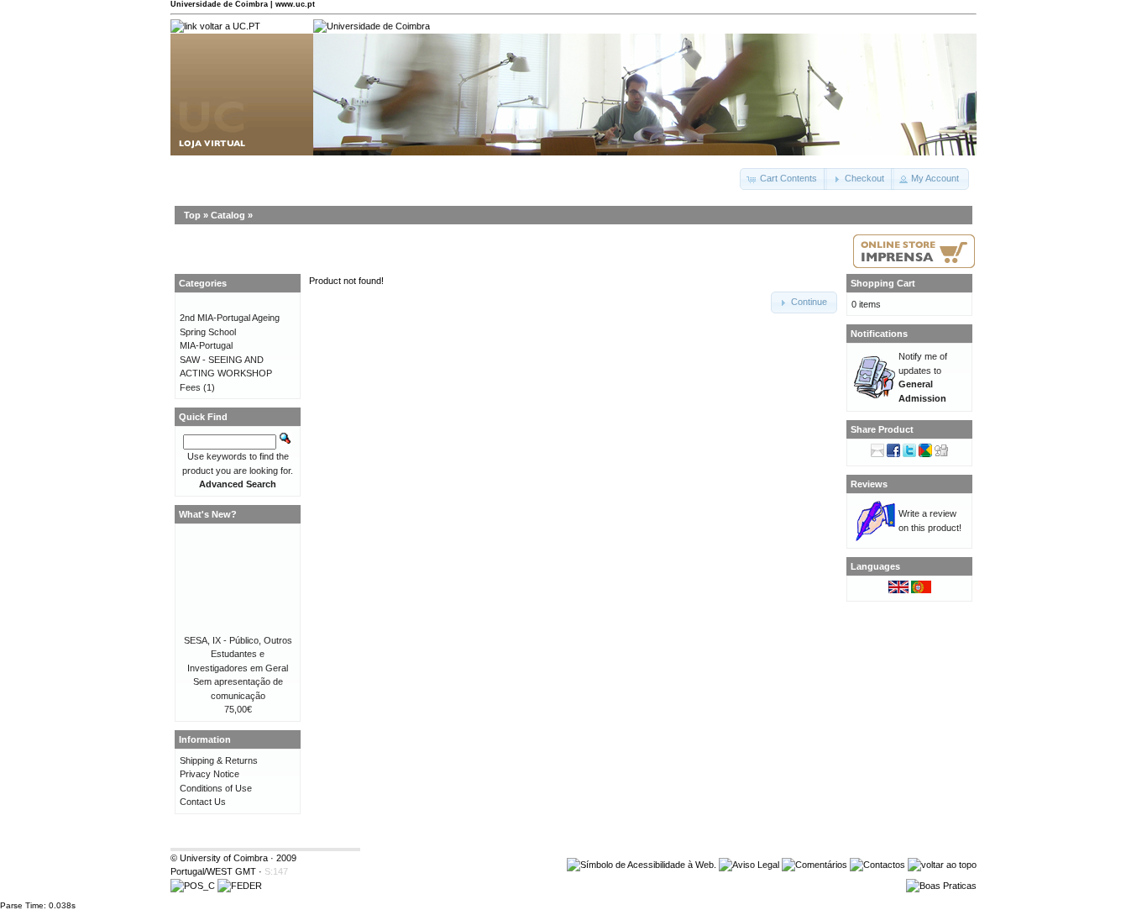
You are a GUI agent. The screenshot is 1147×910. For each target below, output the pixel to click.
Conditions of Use (216, 788)
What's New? (208, 514)
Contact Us (203, 802)
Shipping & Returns (219, 760)
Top (192, 215)
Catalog (228, 215)
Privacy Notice (209, 774)
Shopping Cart (883, 283)
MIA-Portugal (206, 345)
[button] (783, 179)
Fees (190, 387)
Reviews (869, 484)
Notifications (879, 334)
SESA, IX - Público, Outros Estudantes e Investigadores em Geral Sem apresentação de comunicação (238, 668)
